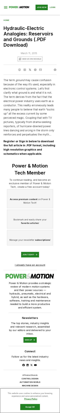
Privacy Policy (30, 399)
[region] (30, 400)
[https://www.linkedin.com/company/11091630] (27, 365)
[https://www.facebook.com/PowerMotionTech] (23, 365)
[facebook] (19, 69)
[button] (5, 7)
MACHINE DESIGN (30, 386)
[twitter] (30, 69)
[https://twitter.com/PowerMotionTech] (31, 365)
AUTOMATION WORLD (30, 382)
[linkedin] (24, 69)
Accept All (30, 407)
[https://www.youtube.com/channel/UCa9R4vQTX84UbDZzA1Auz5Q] (35, 365)
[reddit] (35, 69)
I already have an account (30, 265)
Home (6, 20)
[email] (40, 69)
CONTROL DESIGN (30, 379)
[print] (55, 69)
